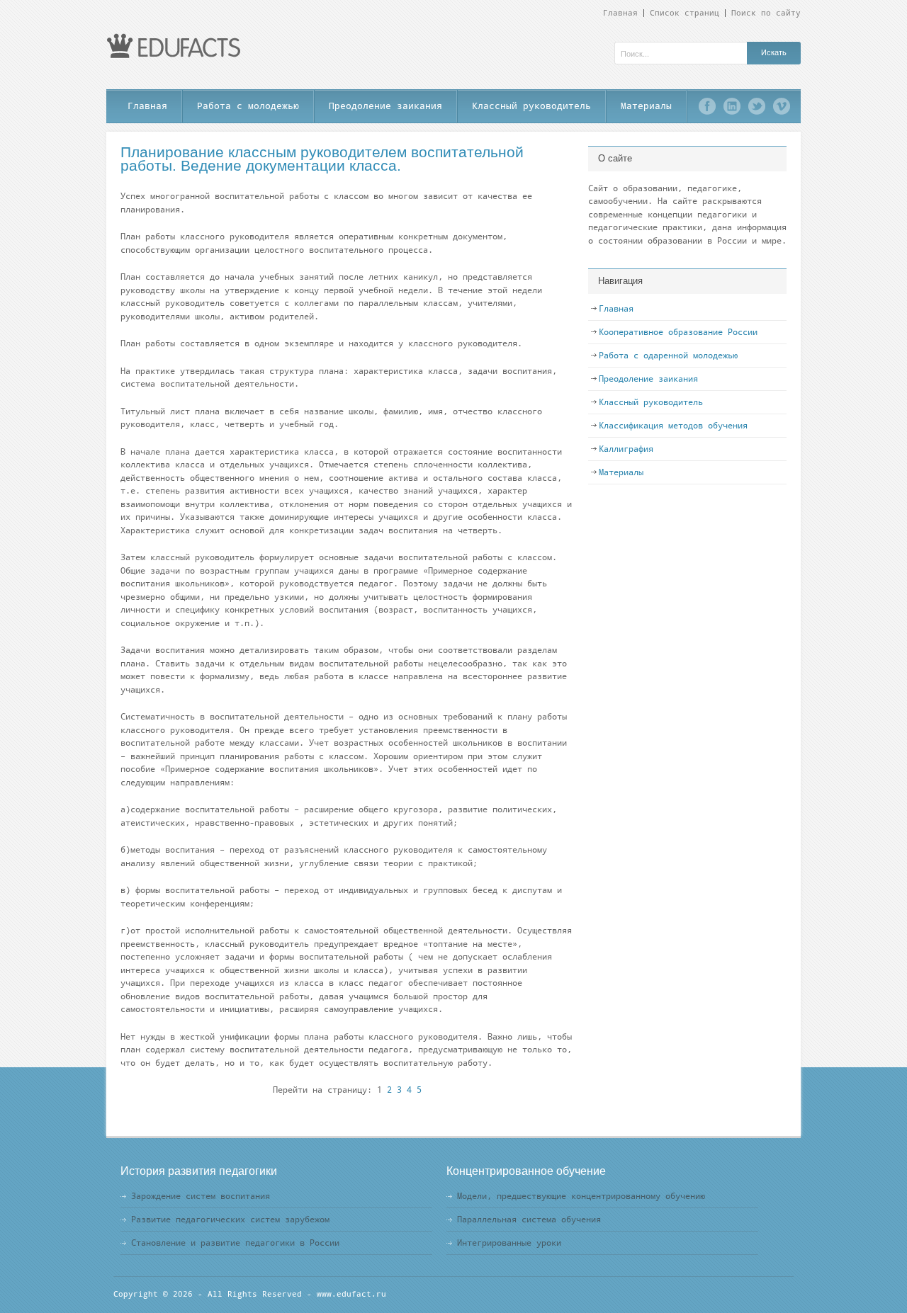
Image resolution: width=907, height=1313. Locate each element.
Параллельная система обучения (529, 1219)
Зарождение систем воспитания (200, 1196)
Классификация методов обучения (673, 426)
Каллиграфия (626, 449)
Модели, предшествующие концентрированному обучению (581, 1196)
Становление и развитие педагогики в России (235, 1243)
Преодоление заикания (385, 106)
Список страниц (684, 13)
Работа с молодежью (248, 106)
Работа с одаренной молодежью (668, 355)
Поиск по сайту (766, 13)
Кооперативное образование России (678, 332)
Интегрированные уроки (509, 1243)
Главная (620, 13)
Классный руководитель (531, 106)
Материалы (646, 106)
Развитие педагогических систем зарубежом (230, 1219)
